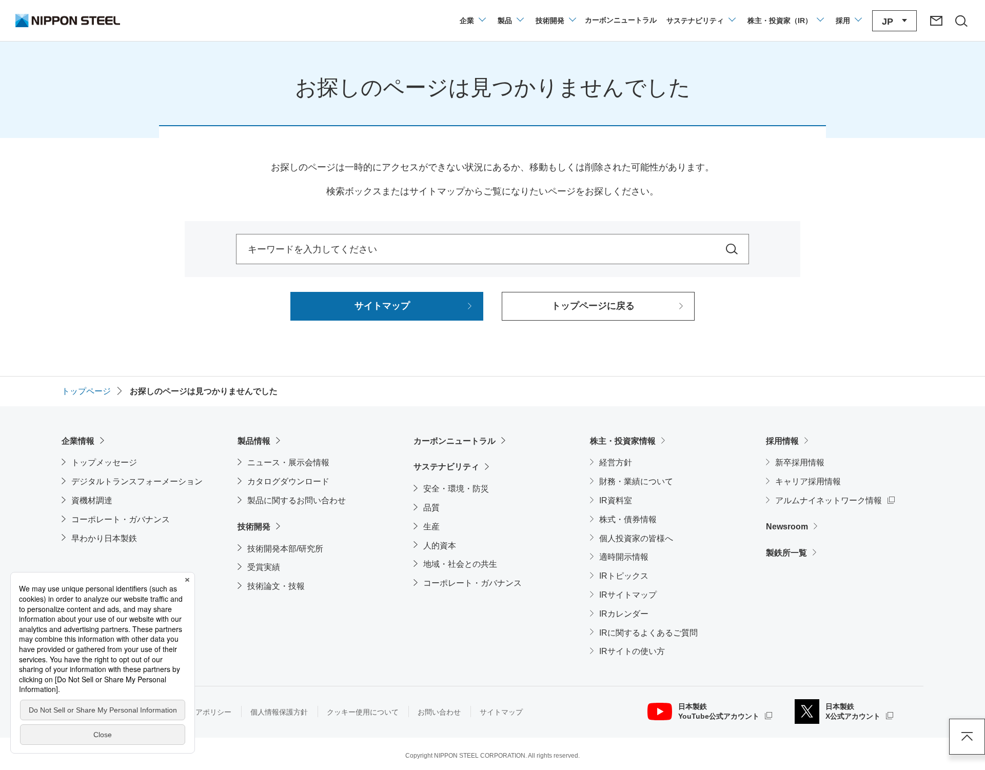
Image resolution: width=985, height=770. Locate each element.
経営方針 (615, 462)
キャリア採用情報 (808, 481)
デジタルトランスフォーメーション (137, 481)
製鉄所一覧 (786, 552)
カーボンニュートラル (454, 441)
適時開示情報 (623, 556)
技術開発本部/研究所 (285, 548)
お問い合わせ (439, 712)
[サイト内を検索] (732, 249)
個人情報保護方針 (279, 712)
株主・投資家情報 (623, 441)
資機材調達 (91, 500)
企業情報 (78, 441)
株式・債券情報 (628, 519)
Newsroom (787, 526)
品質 (431, 507)
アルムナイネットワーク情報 (835, 500)
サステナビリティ (446, 466)
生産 (431, 526)
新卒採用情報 (799, 462)
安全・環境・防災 (456, 488)
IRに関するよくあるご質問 (648, 632)
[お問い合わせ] (936, 20)
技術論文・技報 (276, 586)
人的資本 (439, 545)
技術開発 (254, 526)
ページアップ (967, 737)
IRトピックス (623, 575)
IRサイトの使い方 (632, 651)
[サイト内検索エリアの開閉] (961, 20)
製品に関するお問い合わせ (296, 500)
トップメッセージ (104, 462)
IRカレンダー (623, 613)
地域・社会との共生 (460, 564)
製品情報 (254, 441)
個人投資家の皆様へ (636, 538)
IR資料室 (615, 500)
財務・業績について (636, 481)
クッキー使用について (363, 712)
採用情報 (782, 441)
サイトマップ (501, 712)
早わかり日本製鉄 (104, 538)
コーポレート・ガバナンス (120, 519)
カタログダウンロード (288, 481)
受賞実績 (263, 567)
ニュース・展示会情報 (288, 462)
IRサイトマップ (628, 594)
